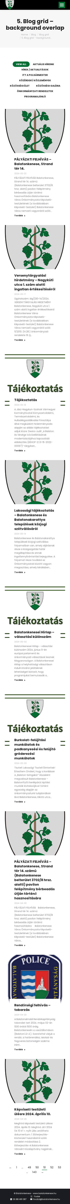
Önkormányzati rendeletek (35, 91)
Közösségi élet (20, 85)
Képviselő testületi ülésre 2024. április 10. (32, 1111)
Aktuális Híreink (43, 64)
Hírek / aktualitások (35, 69)
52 (51, 1167)
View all (21, 64)
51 (44, 1167)
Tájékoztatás (25, 400)
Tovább (18, 215)
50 (37, 1167)
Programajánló (35, 96)
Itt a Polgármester (35, 75)
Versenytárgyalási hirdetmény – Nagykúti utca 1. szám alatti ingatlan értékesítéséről (34, 282)
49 (29, 1167)
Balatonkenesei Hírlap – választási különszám (34, 634)
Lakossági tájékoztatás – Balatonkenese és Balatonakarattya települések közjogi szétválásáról (34, 519)
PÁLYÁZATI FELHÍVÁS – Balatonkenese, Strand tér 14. (33, 164)
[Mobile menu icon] (62, 5)
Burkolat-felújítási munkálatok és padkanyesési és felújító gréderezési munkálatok (35, 749)
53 (59, 1167)
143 (34, 1172)
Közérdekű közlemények (35, 80)
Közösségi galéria (48, 85)
